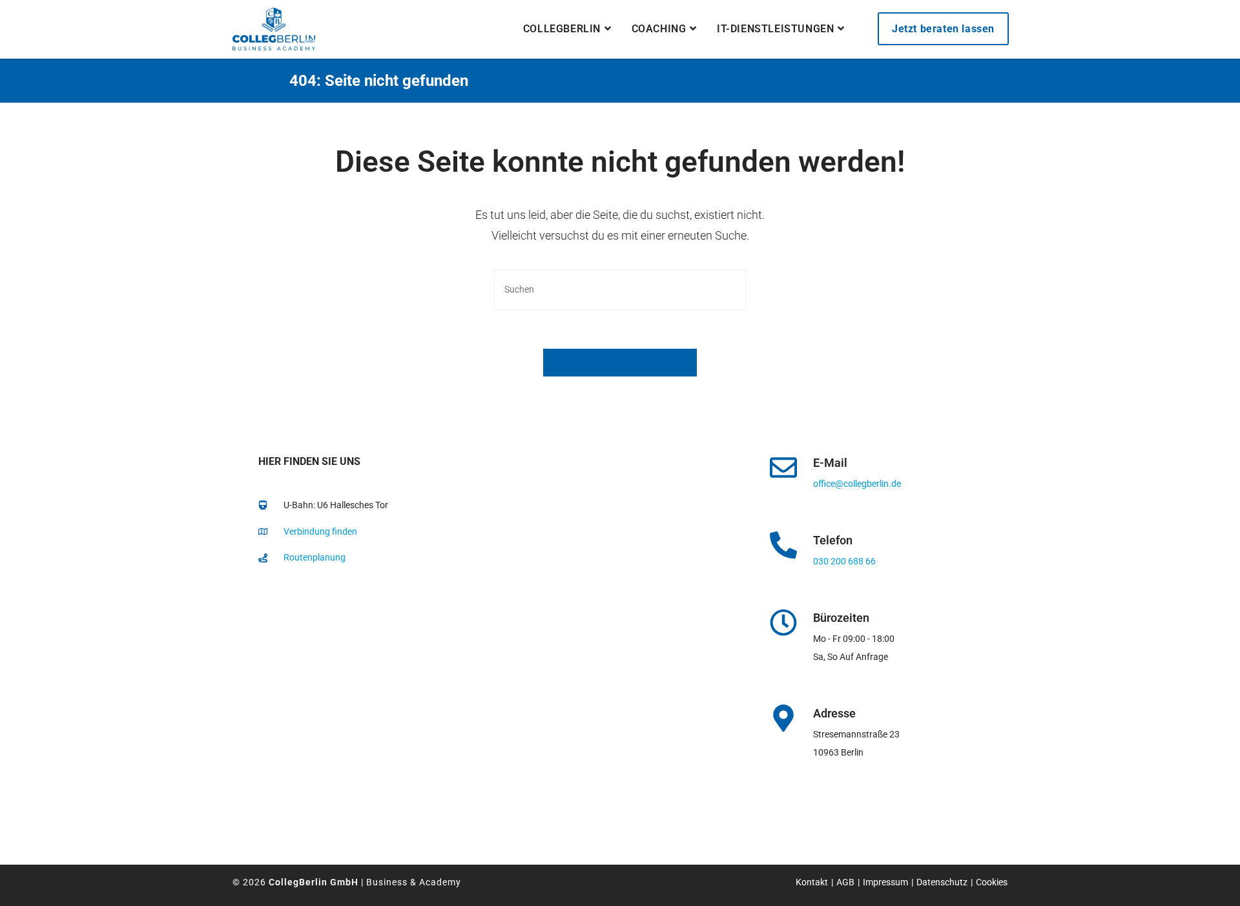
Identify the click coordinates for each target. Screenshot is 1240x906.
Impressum (885, 882)
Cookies (992, 882)
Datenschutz (941, 882)
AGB (845, 882)
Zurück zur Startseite (620, 362)
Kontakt (812, 882)
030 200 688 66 (844, 561)
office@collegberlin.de (857, 484)
